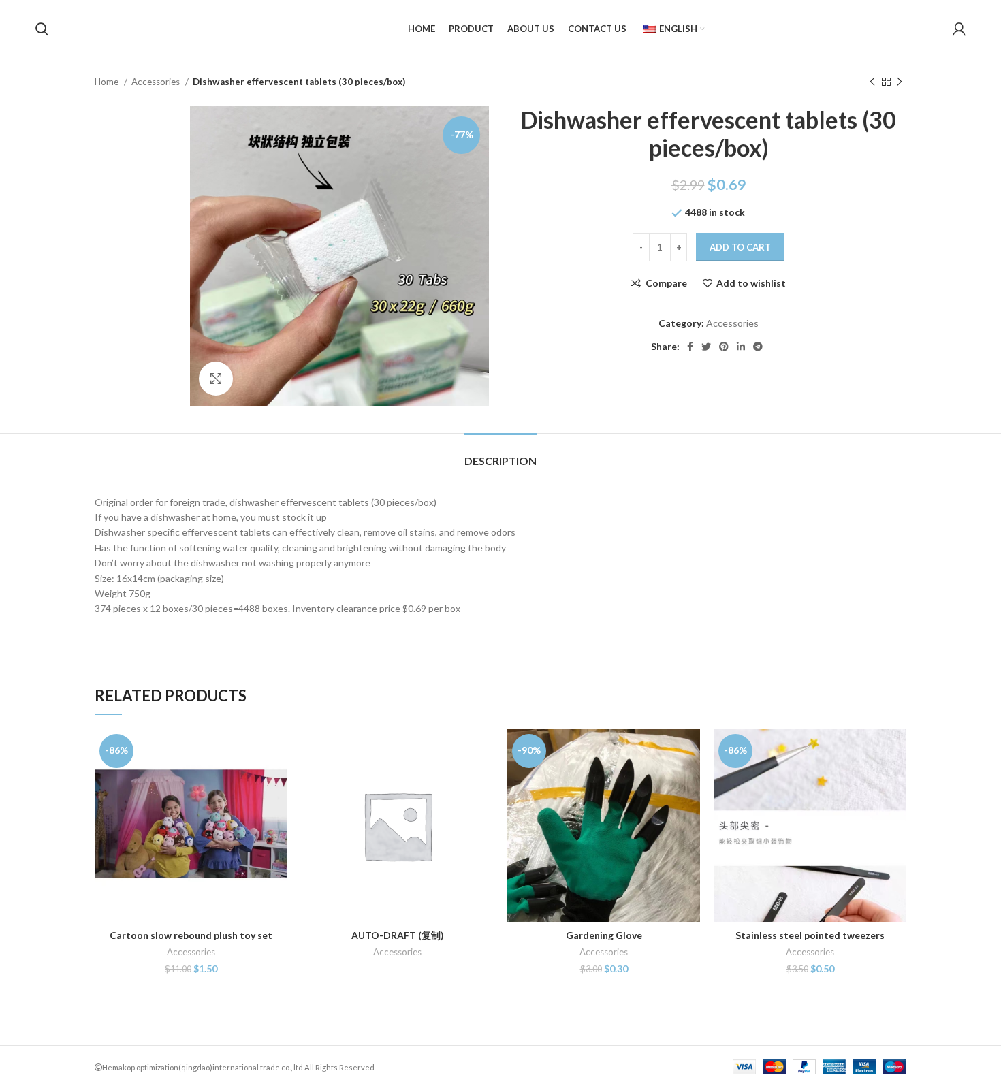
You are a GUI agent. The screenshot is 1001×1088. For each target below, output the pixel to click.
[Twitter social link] (706, 346)
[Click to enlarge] (216, 379)
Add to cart (740, 247)
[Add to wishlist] (277, 812)
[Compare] (277, 751)
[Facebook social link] (690, 346)
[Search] (42, 29)
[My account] (959, 29)
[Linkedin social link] (741, 346)
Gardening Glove (604, 935)
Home (108, 81)
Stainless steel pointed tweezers (810, 935)
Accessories (156, 81)
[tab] (500, 454)
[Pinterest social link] (724, 346)
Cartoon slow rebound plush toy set (191, 935)
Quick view (277, 782)
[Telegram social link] (758, 346)
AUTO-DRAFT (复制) (397, 935)
